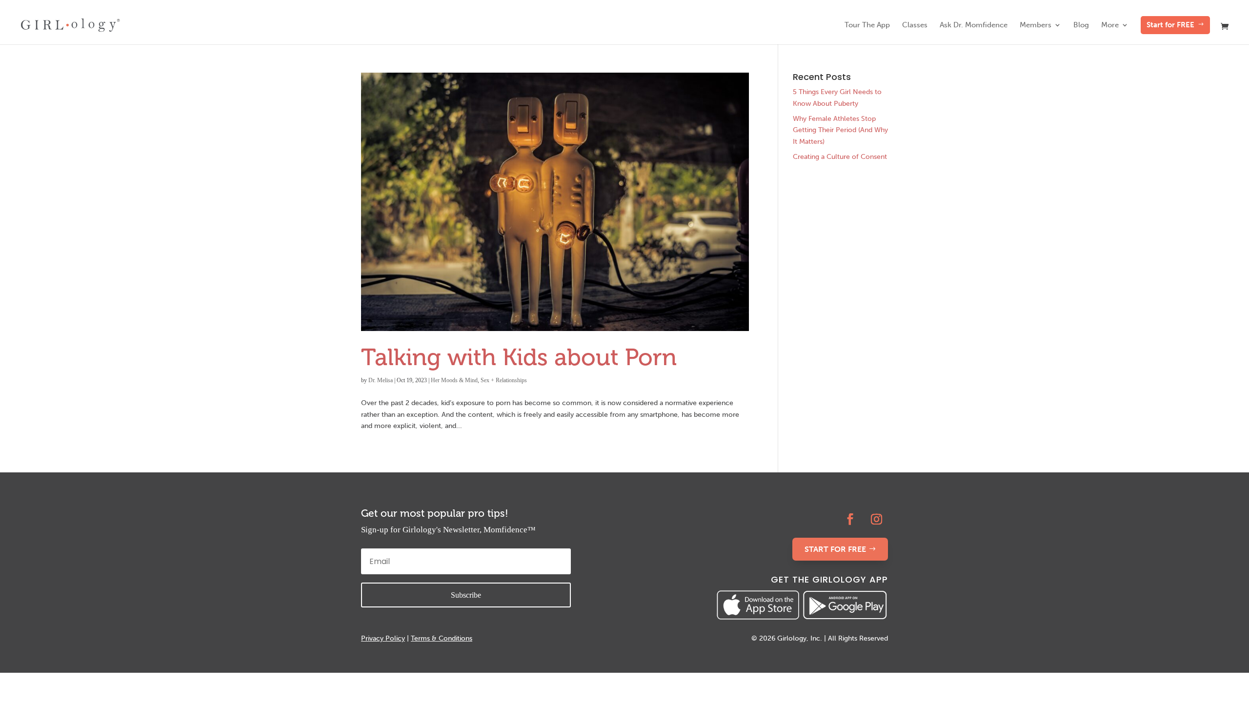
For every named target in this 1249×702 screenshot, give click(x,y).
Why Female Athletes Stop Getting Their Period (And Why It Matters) (840, 130)
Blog (1081, 25)
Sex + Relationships (504, 380)
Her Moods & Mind (454, 380)
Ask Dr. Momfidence (973, 25)
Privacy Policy (383, 638)
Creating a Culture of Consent (840, 157)
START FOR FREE (835, 549)
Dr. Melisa (380, 380)
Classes (914, 25)
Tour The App (867, 25)
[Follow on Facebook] (850, 519)
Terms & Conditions (441, 638)
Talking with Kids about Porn (519, 357)
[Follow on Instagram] (877, 519)
